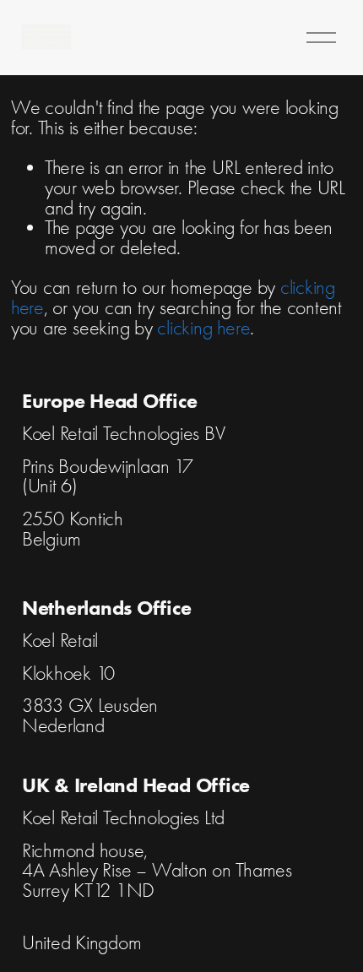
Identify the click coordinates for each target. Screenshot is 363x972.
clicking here (203, 328)
